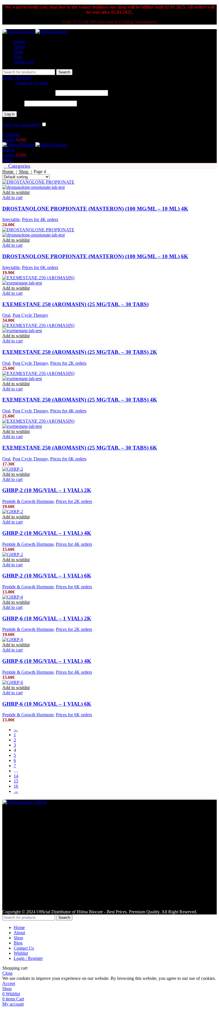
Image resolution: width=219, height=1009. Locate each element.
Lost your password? (21, 124)
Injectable (11, 219)
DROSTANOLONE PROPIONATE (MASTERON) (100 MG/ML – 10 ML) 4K (95, 209)
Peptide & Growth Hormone (28, 501)
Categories (18, 166)
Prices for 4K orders (40, 219)
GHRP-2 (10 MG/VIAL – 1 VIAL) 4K (46, 533)
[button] (12, 197)
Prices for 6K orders (40, 267)
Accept (8, 983)
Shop (24, 171)
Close (7, 973)
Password (12, 103)
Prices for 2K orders (68, 363)
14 (16, 775)
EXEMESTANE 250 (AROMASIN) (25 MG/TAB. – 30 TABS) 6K (79, 448)
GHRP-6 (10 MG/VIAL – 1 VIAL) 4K (46, 661)
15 (16, 781)
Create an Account (31, 82)
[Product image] (33, 187)
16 (16, 786)
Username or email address (28, 92)
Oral (6, 315)
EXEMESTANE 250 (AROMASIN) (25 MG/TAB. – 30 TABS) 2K (79, 352)
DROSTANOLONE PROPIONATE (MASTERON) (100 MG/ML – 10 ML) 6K (95, 256)
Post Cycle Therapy (30, 315)
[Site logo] (18, 31)
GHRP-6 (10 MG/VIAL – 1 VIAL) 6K (46, 704)
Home (8, 171)
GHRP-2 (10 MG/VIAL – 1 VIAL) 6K (46, 576)
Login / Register (28, 958)
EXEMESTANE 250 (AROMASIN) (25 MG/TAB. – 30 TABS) (75, 304)
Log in (10, 114)
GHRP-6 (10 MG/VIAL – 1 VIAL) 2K (46, 618)
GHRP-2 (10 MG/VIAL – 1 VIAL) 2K (46, 490)
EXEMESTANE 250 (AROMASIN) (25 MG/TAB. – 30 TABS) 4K (79, 400)
